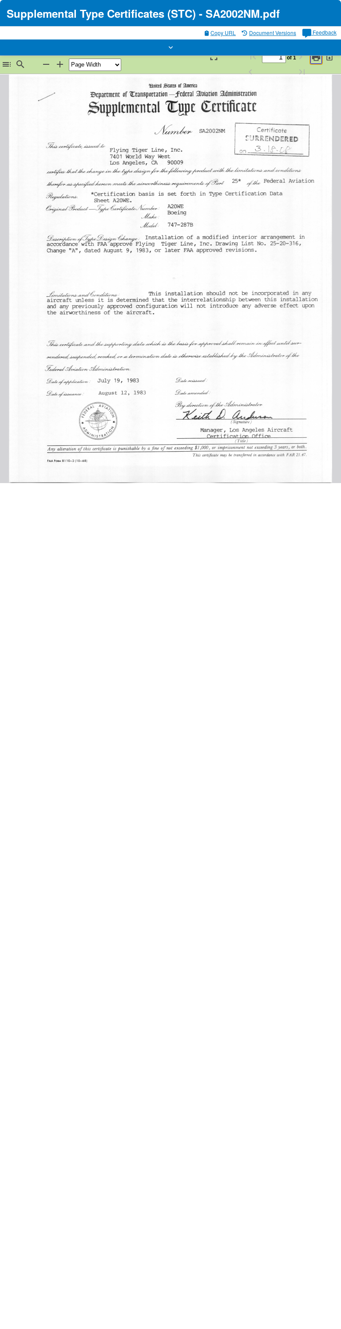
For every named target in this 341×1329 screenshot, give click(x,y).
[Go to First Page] (253, 57)
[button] (170, 47)
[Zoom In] (60, 65)
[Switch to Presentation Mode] (213, 57)
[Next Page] (300, 57)
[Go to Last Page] (302, 72)
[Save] (330, 57)
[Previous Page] (250, 72)
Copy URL (223, 32)
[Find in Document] (20, 65)
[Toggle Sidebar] (6, 65)
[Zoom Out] (46, 65)
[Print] (316, 57)
